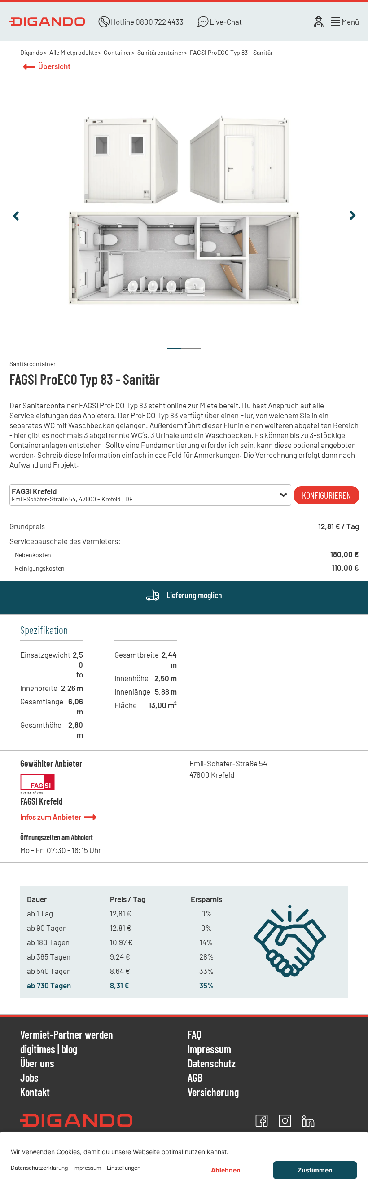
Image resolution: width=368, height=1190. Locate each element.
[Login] (318, 21)
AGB (195, 1078)
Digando (31, 52)
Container (117, 52)
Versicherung (213, 1092)
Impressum (209, 1049)
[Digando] (47, 21)
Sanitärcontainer (160, 52)
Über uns (37, 1064)
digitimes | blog (48, 1049)
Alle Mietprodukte (73, 52)
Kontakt (35, 1092)
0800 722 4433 (160, 21)
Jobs (29, 1078)
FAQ (195, 1035)
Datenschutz (212, 1064)
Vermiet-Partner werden (66, 1035)
